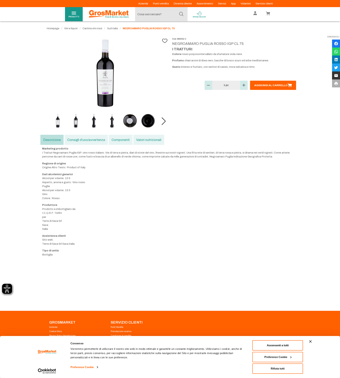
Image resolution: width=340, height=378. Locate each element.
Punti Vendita (117, 327)
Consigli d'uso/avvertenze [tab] (86, 140)
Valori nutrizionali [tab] (148, 140)
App (233, 3)
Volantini (246, 3)
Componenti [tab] (121, 140)
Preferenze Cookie (82, 367)
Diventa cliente (183, 3)
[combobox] (160, 14)
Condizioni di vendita (121, 335)
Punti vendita (161, 3)
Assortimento (205, 3)
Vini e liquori (71, 28)
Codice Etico (55, 331)
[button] (163, 121)
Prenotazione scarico (121, 331)
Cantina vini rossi (92, 28)
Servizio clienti (264, 3)
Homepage (53, 28)
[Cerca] (181, 14)
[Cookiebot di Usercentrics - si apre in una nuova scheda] (47, 371)
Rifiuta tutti (278, 368)
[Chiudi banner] (310, 341)
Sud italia (112, 28)
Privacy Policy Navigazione (62, 335)
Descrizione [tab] (52, 140)
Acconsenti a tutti (278, 345)
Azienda (143, 3)
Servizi (222, 3)
